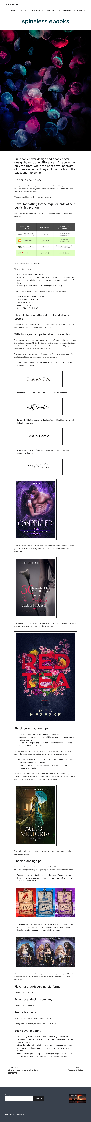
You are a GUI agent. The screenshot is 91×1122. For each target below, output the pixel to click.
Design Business (32, 10)
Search (8, 1095)
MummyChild (51, 10)
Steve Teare (11, 4)
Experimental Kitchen (72, 10)
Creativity (14, 10)
